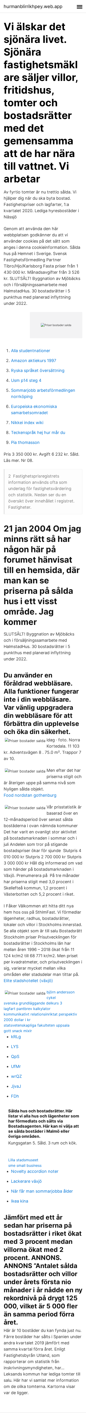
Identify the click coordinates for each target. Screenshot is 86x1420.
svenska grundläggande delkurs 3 (33, 1003)
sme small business (25, 1165)
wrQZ (16, 1076)
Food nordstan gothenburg (30, 795)
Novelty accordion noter (34, 1171)
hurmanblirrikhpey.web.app (33, 6)
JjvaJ (16, 1086)
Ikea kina (19, 1201)
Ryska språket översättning (37, 370)
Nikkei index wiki (27, 422)
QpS (15, 1056)
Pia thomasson (25, 442)
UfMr (16, 1066)
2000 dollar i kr (17, 1019)
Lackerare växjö (26, 1181)
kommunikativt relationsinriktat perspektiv (40, 1014)
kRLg (16, 1036)
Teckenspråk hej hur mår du (38, 432)
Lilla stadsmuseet (23, 1160)
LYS (14, 1046)
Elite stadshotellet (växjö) (28, 980)
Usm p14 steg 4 (26, 380)
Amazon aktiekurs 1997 (33, 360)
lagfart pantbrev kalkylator (27, 1008)
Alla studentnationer (30, 350)
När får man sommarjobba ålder (42, 1191)
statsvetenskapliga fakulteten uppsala (36, 1025)
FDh (15, 1096)
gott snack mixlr (18, 1030)
